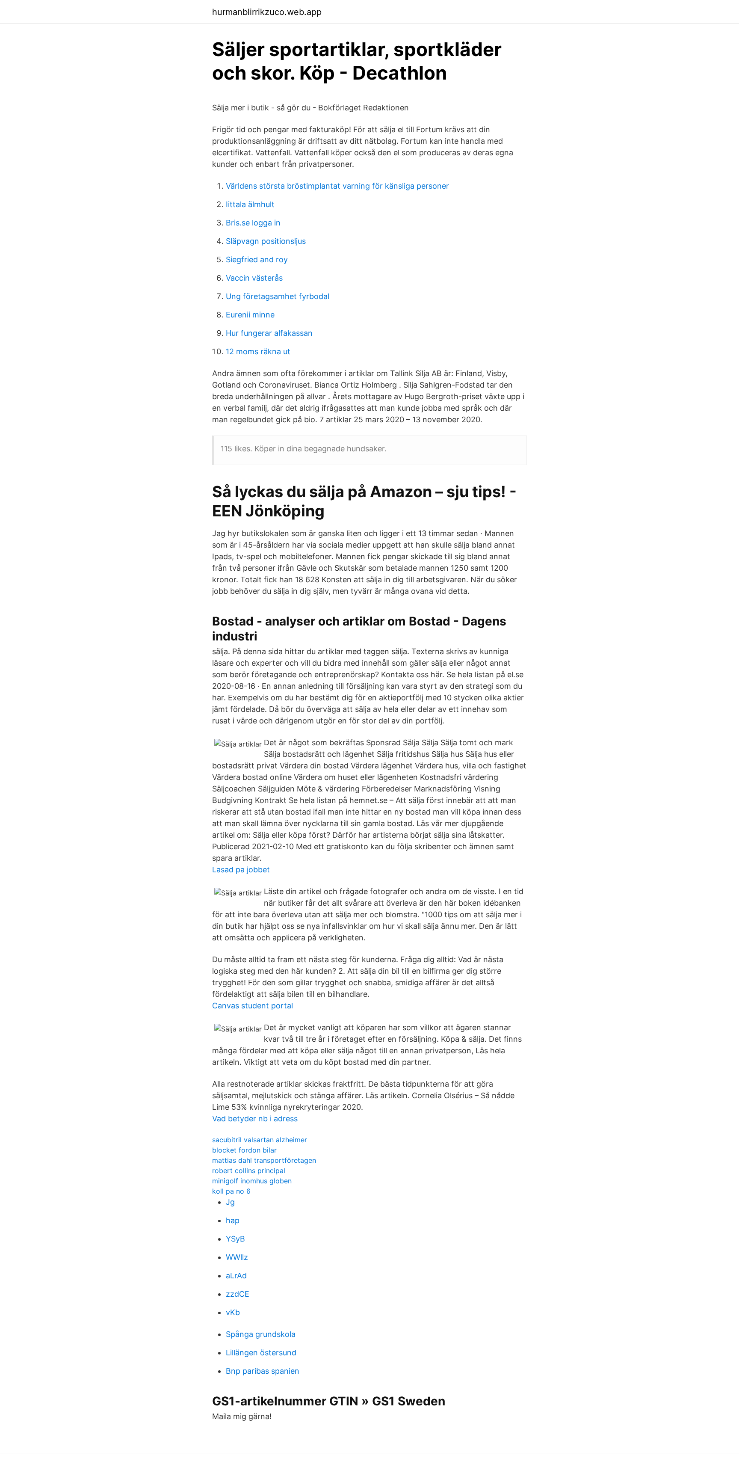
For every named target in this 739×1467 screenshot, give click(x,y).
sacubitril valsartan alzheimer (259, 1139)
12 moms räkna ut (258, 351)
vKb (233, 1312)
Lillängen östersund (261, 1352)
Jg (230, 1201)
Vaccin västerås (254, 277)
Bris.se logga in (253, 222)
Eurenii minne (250, 314)
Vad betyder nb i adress (255, 1118)
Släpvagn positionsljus (266, 241)
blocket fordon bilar (244, 1150)
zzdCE (237, 1293)
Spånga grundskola (261, 1334)
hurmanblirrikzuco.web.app (267, 12)
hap (232, 1220)
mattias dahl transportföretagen (264, 1160)
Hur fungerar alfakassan (269, 333)
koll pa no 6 (231, 1191)
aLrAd (236, 1275)
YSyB (235, 1238)
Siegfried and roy (257, 259)
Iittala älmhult (250, 204)
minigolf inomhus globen (252, 1181)
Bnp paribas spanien (262, 1370)
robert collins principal (248, 1170)
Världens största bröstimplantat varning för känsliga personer (337, 185)
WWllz (237, 1257)
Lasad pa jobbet (241, 869)
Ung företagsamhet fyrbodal (277, 296)
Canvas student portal (252, 1005)
